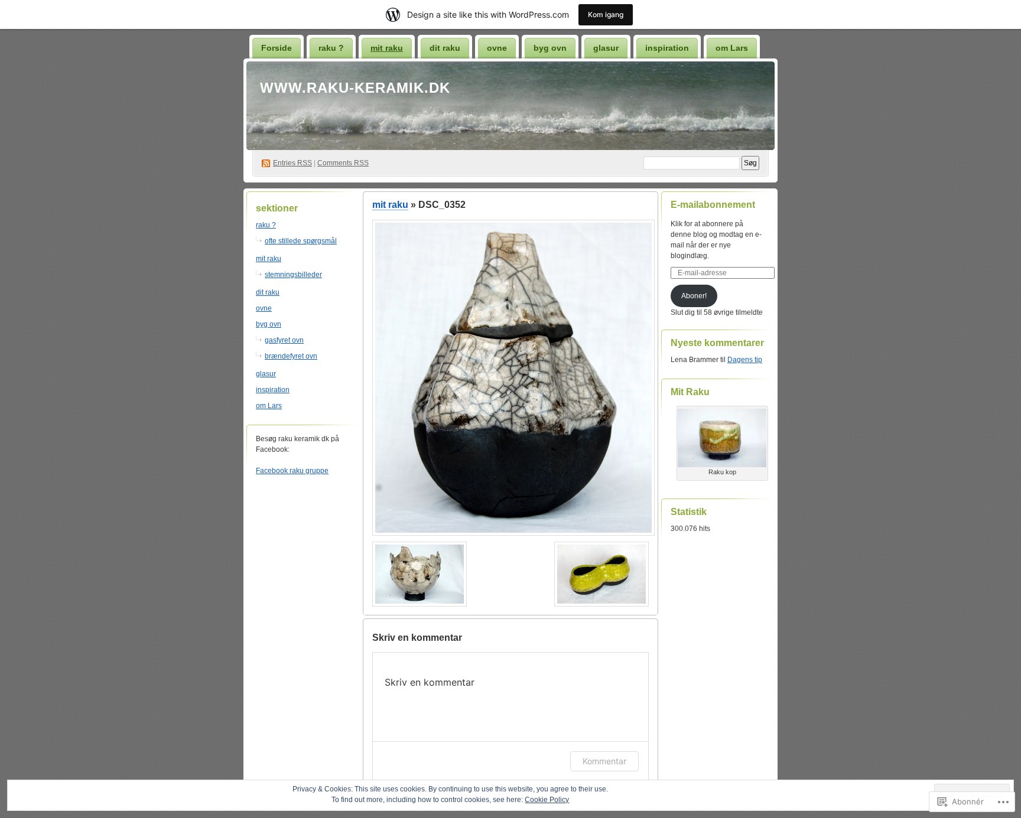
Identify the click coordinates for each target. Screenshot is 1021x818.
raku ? (331, 48)
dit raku (445, 48)
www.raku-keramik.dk (355, 88)
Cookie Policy (547, 800)
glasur (606, 48)
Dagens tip (744, 360)
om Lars (732, 48)
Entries (292, 163)
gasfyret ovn (284, 340)
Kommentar (604, 761)
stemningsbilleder (293, 275)
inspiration (667, 48)
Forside (276, 48)
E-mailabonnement (713, 205)
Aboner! (694, 296)
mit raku (386, 48)
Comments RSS (343, 163)
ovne (497, 48)
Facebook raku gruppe (292, 471)
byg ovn (550, 48)
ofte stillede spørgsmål (301, 241)
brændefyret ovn (291, 356)
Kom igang (605, 14)
